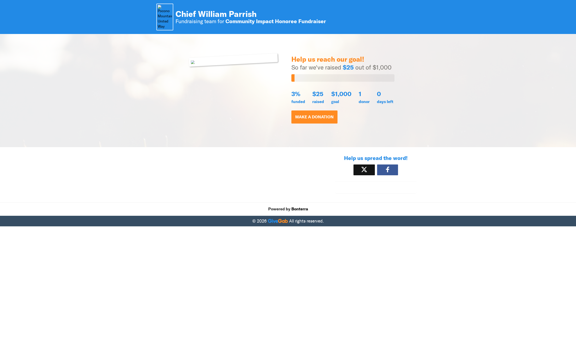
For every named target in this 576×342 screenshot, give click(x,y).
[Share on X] (364, 169)
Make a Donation (314, 117)
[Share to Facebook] (387, 169)
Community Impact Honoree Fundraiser (275, 21)
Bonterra (299, 209)
